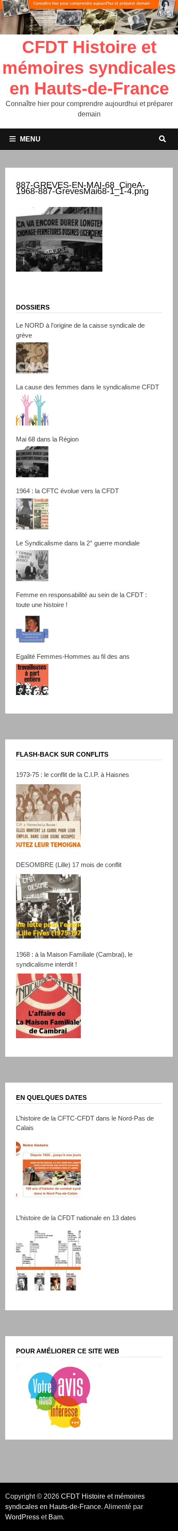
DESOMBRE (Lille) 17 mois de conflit (68, 864)
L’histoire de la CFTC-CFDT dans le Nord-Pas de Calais (85, 1123)
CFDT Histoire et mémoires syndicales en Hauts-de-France (89, 68)
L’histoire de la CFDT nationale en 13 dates (76, 1217)
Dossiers (33, 307)
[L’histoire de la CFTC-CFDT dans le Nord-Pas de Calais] (48, 1169)
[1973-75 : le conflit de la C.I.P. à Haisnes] (48, 816)
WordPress (22, 1517)
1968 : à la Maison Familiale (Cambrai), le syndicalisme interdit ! (74, 959)
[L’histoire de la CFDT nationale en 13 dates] (48, 1259)
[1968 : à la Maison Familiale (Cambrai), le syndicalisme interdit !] (48, 1006)
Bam (55, 1517)
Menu (30, 139)
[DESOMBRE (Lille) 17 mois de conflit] (48, 906)
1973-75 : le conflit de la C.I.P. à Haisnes (72, 774)
